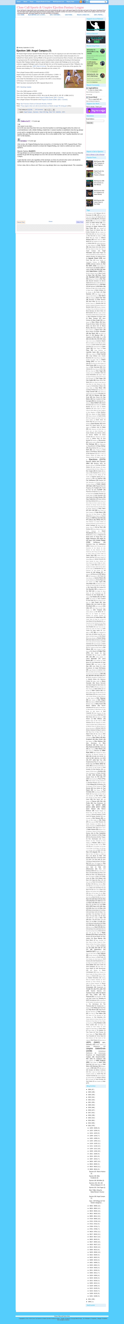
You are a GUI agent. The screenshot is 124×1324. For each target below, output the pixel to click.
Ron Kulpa (102, 835)
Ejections (36, 112)
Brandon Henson (100, 305)
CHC (94, 337)
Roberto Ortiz (91, 827)
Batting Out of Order (93, 279)
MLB (98, 675)
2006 (89, 1301)
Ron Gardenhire (100, 833)
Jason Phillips (97, 563)
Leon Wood (96, 666)
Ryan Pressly (97, 942)
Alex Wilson (98, 235)
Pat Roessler (89, 786)
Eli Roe (98, 465)
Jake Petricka (102, 551)
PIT (104, 777)
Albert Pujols (89, 230)
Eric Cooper (89, 471)
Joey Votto (90, 600)
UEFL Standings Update (24, 87)
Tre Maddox (100, 1030)
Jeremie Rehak (98, 578)
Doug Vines (101, 448)
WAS (100, 1062)
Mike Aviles (98, 733)
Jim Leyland (100, 587)
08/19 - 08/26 (93, 1211)
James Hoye (90, 555)
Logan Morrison (92, 670)
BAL (93, 269)
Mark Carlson (96, 690)
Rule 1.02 (98, 844)
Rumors (88, 936)
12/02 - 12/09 (93, 1138)
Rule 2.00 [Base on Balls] (97, 854)
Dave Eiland (93, 410)
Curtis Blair (101, 393)
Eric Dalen (99, 471)
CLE (90, 339)
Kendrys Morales (91, 638)
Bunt (87, 335)
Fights (90, 486)
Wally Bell (89, 1064)
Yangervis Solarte (90, 1073)
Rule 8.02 (94, 925)
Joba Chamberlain (96, 593)
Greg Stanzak (97, 514)
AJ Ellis (92, 217)
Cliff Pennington (90, 378)
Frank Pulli (90, 493)
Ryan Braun (89, 940)
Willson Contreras (100, 1070)
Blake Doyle (90, 290)
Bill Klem (97, 284)
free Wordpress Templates (90, 1318)
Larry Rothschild (95, 662)
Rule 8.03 (102, 925)
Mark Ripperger (100, 698)
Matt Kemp (89, 716)
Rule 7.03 (100, 914)
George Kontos (96, 504)
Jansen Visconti (99, 559)
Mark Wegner (101, 700)
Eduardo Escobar (90, 457)
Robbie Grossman (90, 824)
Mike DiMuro (96, 737)
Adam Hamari (95, 222)
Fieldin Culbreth (101, 484)
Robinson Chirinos (92, 831)
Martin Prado (91, 703)
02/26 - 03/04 (93, 1275)
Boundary (91, 299)
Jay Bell (102, 564)
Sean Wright (89, 968)
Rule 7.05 (97, 915)
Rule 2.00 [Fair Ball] (94, 859)
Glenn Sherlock (89, 512)
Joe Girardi (97, 595)
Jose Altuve (89, 621)
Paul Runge (97, 790)
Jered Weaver (89, 578)
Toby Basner (92, 1009)
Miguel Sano (89, 733)
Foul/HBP (99, 489)
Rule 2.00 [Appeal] (91, 852)
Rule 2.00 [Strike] (97, 878)
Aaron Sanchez (96, 220)
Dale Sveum (96, 397)
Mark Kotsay (89, 694)
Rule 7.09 (91, 919)
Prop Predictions (98, 803)
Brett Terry (103, 314)
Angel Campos (28, 112)
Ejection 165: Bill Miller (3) (96, 1180)
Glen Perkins (101, 510)
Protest (88, 805)
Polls (101, 801)
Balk (104, 269)
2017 (89, 1112)
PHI (98, 777)
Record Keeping (96, 814)
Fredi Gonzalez (99, 495)
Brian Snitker (95, 324)
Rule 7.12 (89, 921)
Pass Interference (101, 780)
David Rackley (95, 423)
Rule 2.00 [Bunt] (91, 855)
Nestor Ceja (89, 763)
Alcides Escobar (90, 232)
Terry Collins (94, 994)
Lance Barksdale (91, 658)
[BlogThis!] (49, 110)
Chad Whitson (93, 356)
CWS (100, 339)
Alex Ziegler (95, 237)
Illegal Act (101, 534)
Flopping (88, 488)
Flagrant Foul (99, 486)
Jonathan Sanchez (98, 615)
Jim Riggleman (100, 589)
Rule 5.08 (102, 900)
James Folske (100, 553)
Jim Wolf (88, 591)
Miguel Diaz (91, 731)
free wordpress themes (63, 1320)
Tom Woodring (98, 1017)
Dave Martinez (101, 412)
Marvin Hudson (91, 705)
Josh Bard (90, 624)
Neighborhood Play (91, 762)
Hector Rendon (100, 523)
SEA (96, 947)
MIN (92, 675)
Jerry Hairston (89, 581)
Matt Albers (102, 707)
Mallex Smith (96, 681)
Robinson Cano (101, 829)
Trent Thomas (99, 1032)
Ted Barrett (102, 993)
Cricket (87, 393)
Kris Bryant (93, 651)
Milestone (96, 750)
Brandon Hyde (90, 307)
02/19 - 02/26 (93, 1278)
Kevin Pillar (94, 645)
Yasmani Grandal (90, 1075)
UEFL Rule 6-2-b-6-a (39, 66)
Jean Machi (102, 566)
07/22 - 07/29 (93, 1221)
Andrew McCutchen (101, 243)
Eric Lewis (101, 472)
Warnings (95, 1066)
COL (95, 339)
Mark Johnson (100, 692)
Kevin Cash (100, 640)
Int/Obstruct (96, 542)
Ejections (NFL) (98, 463)
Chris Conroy (89, 365)
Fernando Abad (100, 482)
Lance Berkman (96, 660)
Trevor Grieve (89, 1034)
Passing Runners (92, 782)
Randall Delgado (99, 810)
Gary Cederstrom (91, 499)
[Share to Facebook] (54, 110)
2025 (89, 1092)
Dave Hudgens (102, 410)
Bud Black (92, 333)
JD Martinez (92, 546)
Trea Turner (89, 1032)
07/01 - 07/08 (93, 1229)
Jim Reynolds (90, 589)
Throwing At (102, 998)
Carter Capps (96, 348)
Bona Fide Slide (100, 297)
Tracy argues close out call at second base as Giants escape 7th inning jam (44, 106)
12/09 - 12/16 (93, 1135)
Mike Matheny (98, 741)
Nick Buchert (89, 767)
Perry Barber (95, 793)
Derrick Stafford (93, 434)
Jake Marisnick (96, 549)
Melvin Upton (94, 724)
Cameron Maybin (100, 341)
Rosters (94, 842)
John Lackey (98, 606)
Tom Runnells (97, 1015)
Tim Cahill (90, 1002)
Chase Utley (95, 359)
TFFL (97, 989)
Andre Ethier (102, 241)
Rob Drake (102, 820)
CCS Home (21, 15)
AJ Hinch (98, 217)
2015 (89, 1118)
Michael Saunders (90, 728)
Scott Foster (100, 957)
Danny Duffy (96, 406)
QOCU (88, 807)
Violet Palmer (93, 1062)
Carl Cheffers (91, 342)
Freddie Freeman (99, 493)
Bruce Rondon (89, 329)
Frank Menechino (101, 491)
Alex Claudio (101, 232)
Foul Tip (90, 489)
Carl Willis (98, 342)
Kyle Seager (98, 654)
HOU (101, 518)
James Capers (91, 553)
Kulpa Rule (101, 651)
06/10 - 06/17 (93, 1236)
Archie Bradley (99, 260)
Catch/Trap (102, 352)
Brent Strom (100, 311)
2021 (89, 1102)
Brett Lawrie (98, 312)
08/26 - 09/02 (93, 1208)
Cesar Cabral (92, 354)
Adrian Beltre (95, 224)
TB (87, 989)
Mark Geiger (92, 692)
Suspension (100, 987)
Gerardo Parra (102, 506)
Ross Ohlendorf (96, 840)
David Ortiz (89, 421)
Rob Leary (91, 822)
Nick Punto (93, 771)
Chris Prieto (95, 369)
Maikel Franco (102, 677)
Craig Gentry (101, 391)
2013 (89, 1123)
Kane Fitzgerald (100, 632)
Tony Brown (94, 1021)
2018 (89, 1110)
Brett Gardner (89, 312)
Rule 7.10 (100, 919)
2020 (89, 1105)
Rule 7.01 (102, 912)
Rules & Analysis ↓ (83, 15)
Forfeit (103, 488)
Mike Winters (99, 748)
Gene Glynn (89, 502)
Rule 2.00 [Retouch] (97, 874)
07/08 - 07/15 (93, 1226)
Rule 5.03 (102, 897)
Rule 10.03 (92, 850)
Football (96, 488)
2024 (89, 1094)
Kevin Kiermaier (97, 643)
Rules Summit (99, 934)
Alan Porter (89, 228)
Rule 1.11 (93, 846)
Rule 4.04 (96, 889)
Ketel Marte (92, 640)
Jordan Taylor (89, 619)
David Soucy (96, 425)
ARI (93, 219)
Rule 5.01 (88, 897)
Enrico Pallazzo (100, 469)
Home (50, 221)
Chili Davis (97, 361)
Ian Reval (94, 534)
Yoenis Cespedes (101, 1075)
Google (63, 1318)
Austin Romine (100, 265)
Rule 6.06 (91, 910)
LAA (104, 655)
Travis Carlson (96, 1026)
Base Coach (102, 273)
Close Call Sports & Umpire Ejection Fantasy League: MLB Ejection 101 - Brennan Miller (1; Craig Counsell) (93, 101)
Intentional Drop (90, 544)
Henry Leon (101, 525)
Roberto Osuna (101, 827)
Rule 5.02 (94, 897)
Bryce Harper (89, 331)
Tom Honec (89, 1015)
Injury (90, 540)
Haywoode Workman (90, 523)
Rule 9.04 (94, 930)
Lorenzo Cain (101, 670)
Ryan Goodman (99, 940)
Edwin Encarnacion (101, 457)
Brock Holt (96, 325)
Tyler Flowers (94, 1040)
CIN (104, 337)
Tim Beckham (102, 1000)
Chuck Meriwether (91, 374)
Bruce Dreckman (98, 327)
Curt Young (93, 393)
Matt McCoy (98, 716)
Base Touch (101, 275)
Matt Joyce (101, 715)
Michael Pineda (100, 726)
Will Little (93, 1068)
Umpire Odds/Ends (95, 1048)
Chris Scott (90, 371)
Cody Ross (88, 384)
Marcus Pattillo (90, 686)
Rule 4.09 (102, 891)
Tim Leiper (103, 1002)
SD (90, 947)
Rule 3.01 (95, 882)
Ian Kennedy (99, 533)
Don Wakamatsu (101, 444)
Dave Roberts (101, 414)
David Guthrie (89, 419)
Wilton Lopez (92, 1071)
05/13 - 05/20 (93, 1247)
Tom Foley (91, 1013)
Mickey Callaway (90, 730)
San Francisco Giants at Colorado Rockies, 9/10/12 (36, 103)
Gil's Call (91, 510)
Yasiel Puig (100, 1073)
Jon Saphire (95, 613)
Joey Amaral (92, 598)
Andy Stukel (91, 249)
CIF (100, 337)
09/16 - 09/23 (93, 1166)
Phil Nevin (97, 799)
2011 (89, 1299)
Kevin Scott (102, 645)
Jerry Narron (98, 583)
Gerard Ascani (93, 506)
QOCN (98, 805)
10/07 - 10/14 (93, 1159)
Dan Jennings (98, 401)
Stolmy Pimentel (96, 985)
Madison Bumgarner (92, 677)
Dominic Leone (92, 442)
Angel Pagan (99, 252)
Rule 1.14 (92, 848)
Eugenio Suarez (96, 476)
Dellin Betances (92, 429)
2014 (89, 1120)
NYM (104, 758)
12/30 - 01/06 (93, 1128)
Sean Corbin (100, 964)
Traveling (88, 1026)
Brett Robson (96, 314)
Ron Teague (102, 837)
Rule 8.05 (97, 927)
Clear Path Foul (100, 376)
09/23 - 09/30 (93, 1164)
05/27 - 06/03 (93, 1242)
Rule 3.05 (90, 884)
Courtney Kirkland (91, 389)
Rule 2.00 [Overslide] (91, 872)
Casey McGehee (98, 350)
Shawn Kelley (98, 974)
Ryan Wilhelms (91, 945)
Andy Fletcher (101, 245)
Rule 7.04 (89, 915)
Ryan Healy (89, 942)
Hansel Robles (99, 521)
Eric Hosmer (94, 472)
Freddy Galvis (89, 495)
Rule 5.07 (94, 900)
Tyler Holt (102, 1040)
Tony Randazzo (98, 1023)
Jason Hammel (89, 561)
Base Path (91, 275)
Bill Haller (94, 282)
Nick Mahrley (96, 769)
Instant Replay (100, 540)
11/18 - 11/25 (93, 1143)
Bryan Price (99, 329)
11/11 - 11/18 (93, 1146)
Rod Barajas (101, 831)
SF (102, 947)
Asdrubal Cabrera (95, 264)
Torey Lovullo (90, 1024)
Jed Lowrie (90, 568)
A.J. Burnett (89, 213)
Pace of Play (101, 779)
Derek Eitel (101, 429)
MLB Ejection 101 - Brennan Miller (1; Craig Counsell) (92, 51)
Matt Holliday (93, 715)
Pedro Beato (97, 792)
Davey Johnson (92, 416)
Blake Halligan (99, 290)
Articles (103, 262)
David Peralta (98, 421)
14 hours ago (89, 94)
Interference (102, 544)
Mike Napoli (99, 745)
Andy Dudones (91, 245)
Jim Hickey (103, 585)
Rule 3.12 (93, 885)
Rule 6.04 (94, 908)
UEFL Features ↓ (55, 15)
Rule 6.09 (94, 912)
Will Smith (102, 1068)
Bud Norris (101, 333)
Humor (102, 529)
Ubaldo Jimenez (100, 1044)
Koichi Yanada (97, 649)
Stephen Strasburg (95, 979)
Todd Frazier (102, 1009)
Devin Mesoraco (96, 436)
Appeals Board (93, 258)
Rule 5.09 (91, 902)
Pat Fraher (102, 782)
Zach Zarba (89, 1081)
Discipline (94, 440)
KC (92, 632)
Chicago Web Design (76, 1318)
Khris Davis (98, 647)
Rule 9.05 (101, 930)
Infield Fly (102, 538)
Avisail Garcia (89, 267)
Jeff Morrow (94, 574)
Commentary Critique (97, 386)
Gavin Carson (101, 501)
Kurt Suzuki (94, 653)
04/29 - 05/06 (93, 1252)
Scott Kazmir (98, 959)
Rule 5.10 (100, 902)
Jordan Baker (99, 617)
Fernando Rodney (90, 484)
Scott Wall (95, 962)
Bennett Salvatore (94, 280)
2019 (89, 1107)
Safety (97, 951)
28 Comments (39, 109)
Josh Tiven (98, 626)
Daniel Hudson (96, 404)
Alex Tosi (90, 235)
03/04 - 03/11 (93, 1273)
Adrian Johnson (98, 226)
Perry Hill (102, 793)
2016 (89, 1115)
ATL (98, 219)
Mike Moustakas (91, 743)
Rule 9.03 (88, 930)
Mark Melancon (102, 696)
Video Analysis (100, 1060)
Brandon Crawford (90, 305)
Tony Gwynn (102, 1021)
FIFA (93, 478)
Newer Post (20, 222)
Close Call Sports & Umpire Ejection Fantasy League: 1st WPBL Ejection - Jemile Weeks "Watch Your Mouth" (93, 92)
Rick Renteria (96, 818)
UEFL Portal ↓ (99, 15)
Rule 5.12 (96, 904)
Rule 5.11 (88, 904)
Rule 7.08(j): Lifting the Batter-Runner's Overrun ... (96, 1192)
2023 (89, 1097)
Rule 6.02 (96, 906)
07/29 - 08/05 (93, 1218)
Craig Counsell (90, 391)
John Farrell (95, 602)
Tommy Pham (98, 1019)
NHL (98, 758)
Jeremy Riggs (99, 579)
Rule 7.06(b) (95, 917)
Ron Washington (93, 838)
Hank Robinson (90, 521)
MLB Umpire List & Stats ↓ (37, 15)
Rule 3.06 (98, 884)
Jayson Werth (95, 566)
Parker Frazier (92, 780)
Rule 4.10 (91, 893)
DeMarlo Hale (95, 427)
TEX (92, 989)
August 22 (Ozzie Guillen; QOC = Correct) (54, 99)
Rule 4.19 (100, 895)
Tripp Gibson (99, 1034)
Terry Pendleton (98, 996)
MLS (104, 675)
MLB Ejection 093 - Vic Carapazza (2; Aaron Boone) (99, 192)
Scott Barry (102, 955)
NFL (93, 758)
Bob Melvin (102, 296)
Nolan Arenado (101, 773)
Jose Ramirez (95, 623)
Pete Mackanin (89, 795)
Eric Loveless (89, 474)
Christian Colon (89, 372)
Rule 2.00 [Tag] (44, 112)
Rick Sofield (94, 820)
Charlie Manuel (97, 357)
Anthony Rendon (90, 256)
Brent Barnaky (90, 311)
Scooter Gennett (93, 955)
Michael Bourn (102, 724)
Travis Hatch (94, 1028)
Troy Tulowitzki (90, 1036)
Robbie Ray (100, 824)
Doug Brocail (91, 446)
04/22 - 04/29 (93, 1255)
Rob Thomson (99, 822)
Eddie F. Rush (100, 453)
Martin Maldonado (100, 701)
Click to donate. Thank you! (94, 106)
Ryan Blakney (98, 938)
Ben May (102, 279)
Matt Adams (96, 707)
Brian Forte (102, 316)
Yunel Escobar (99, 1079)
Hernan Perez (89, 527)
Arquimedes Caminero (91, 262)
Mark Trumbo (92, 700)
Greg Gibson (99, 512)
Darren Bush (97, 408)
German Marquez (92, 508)
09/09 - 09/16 (93, 1169)
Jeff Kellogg (96, 572)
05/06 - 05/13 (93, 1249)
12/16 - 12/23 (93, 1133)
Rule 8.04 (90, 927)
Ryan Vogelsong (101, 944)
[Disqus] (50, 142)
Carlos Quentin (96, 346)
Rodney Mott (89, 833)
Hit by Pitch (99, 527)
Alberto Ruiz (99, 230)
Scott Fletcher (92, 957)
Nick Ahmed (94, 765)
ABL (95, 215)
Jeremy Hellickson (90, 579)
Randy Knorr (89, 812)
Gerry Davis (101, 508)
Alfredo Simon (97, 239)
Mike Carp (97, 735)
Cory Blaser (98, 388)
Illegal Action (89, 536)
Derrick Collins (101, 432)
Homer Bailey (96, 529)
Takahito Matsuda (96, 990)
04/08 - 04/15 (93, 1260)
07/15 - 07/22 (93, 1224)
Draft (87, 450)
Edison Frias (100, 455)
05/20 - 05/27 (93, 1244)
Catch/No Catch (91, 352)
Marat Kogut (92, 685)
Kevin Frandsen (97, 641)
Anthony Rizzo (101, 256)
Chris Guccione (94, 367)
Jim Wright (97, 591)
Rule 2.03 (88, 882)
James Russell (100, 557)
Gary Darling (102, 499)
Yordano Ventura (100, 1077)
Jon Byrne (98, 611)
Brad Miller (92, 301)
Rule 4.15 (93, 895)
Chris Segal (99, 371)
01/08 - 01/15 (93, 1293)
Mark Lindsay (99, 694)
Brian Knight (96, 320)
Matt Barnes (98, 709)
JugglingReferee (93, 88)
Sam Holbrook (101, 953)
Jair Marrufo (97, 548)
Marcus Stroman (100, 686)
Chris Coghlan (101, 363)
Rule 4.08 (96, 891)
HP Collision (89, 519)
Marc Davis (101, 685)
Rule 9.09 (96, 932)
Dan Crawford (97, 399)
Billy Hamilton (102, 288)
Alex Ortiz (97, 234)
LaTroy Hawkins (99, 656)
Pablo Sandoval (92, 778)
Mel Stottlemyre (97, 722)
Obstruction (99, 775)
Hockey (88, 529)
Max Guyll (98, 720)
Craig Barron (101, 389)
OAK (89, 775)
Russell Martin (96, 936)
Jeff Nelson (102, 574)
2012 (89, 1125)
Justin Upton (96, 630)
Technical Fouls (90, 993)
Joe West (102, 596)
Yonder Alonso (91, 1077)
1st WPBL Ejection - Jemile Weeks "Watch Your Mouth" (92, 63)
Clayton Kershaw (91, 376)
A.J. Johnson (97, 213)
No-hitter (100, 771)
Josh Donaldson (99, 624)
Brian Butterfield (92, 316)
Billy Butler (88, 288)
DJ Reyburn (95, 395)
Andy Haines (101, 247)
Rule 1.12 (99, 846)
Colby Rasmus (97, 384)
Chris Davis (98, 365)
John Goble (97, 604)
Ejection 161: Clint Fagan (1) (97, 1187)
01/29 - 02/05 (93, 1285)
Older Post (80, 222)
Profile (88, 803)
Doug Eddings (101, 446)
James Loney (100, 555)
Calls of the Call (90, 341)
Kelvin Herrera (94, 636)
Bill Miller (102, 284)
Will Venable (89, 1070)
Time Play (102, 1007)
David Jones (99, 419)
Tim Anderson (93, 1000)
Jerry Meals (89, 583)
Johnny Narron (89, 611)
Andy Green (92, 247)
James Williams (89, 559)
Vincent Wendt (92, 97)
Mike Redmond (90, 747)
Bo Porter (97, 292)
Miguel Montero (100, 731)
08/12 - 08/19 (93, 1213)
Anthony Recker (100, 254)
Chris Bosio (93, 363)
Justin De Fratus (96, 628)
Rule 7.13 (97, 921)
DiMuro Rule (96, 438)
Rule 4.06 (90, 891)
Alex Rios (103, 234)
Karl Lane (88, 634)
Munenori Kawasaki (98, 754)
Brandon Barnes (90, 303)
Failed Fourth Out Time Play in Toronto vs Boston (99, 173)
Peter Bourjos (89, 797)
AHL (101, 215)
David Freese (101, 418)
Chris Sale (102, 369)
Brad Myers (101, 301)
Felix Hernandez (90, 482)
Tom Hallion (99, 1013)
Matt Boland (96, 711)
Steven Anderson (95, 983)
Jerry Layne (98, 581)
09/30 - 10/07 (93, 1161)
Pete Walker (99, 795)
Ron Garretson (93, 835)
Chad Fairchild (101, 354)
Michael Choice (91, 726)
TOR (104, 989)
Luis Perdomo (99, 671)
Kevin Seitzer (91, 647)
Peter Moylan (98, 797)
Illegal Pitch (99, 536)
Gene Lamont (97, 502)
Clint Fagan (99, 378)
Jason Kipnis (89, 563)
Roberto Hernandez (90, 825)
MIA (102, 673)
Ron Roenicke (92, 837)
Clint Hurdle (89, 380)
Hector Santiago (90, 525)
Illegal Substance (91, 538)
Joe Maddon (93, 596)
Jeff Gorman (97, 570)
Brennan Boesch (100, 309)
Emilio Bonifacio (96, 467)
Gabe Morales (99, 497)
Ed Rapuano (91, 453)
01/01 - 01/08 (93, 1296)
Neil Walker (101, 762)
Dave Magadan (91, 412)
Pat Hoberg (91, 784)
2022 (89, 1100)
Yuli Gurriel (90, 1079)
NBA (87, 756)
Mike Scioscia (101, 747)
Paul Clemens (97, 786)
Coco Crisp (94, 382)
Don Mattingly (90, 444)
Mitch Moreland (96, 752)
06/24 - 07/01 (93, 1231)
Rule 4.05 (102, 889)
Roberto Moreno (101, 825)
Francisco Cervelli (91, 491)
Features (101, 480)
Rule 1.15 (99, 848)
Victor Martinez (89, 1060)
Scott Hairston (89, 959)
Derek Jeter (89, 431)
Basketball (102, 277)
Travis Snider (91, 1030)
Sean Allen (101, 962)
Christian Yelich (99, 372)
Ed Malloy (102, 451)
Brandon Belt (99, 303)
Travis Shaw (102, 1028)
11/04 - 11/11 (93, 1148)
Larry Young (98, 664)
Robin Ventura (91, 829)
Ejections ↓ (69, 15)
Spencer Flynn (102, 976)
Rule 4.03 (88, 889)
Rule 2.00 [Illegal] (96, 863)
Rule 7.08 (52, 112)
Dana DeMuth (95, 403)
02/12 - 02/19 (93, 1280)
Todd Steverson (91, 1011)
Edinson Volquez (90, 455)
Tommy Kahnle (89, 1019)
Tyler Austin (98, 1037)
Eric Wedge (98, 474)
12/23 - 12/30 (93, 1130)
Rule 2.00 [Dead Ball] (99, 857)
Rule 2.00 (100, 850)
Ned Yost (99, 760)
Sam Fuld (93, 953)
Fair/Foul (100, 478)
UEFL (63, 112)
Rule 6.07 (98, 910)
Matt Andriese (91, 709)
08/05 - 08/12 (93, 1216)
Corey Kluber (89, 387)
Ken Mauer (102, 636)
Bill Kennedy (89, 284)
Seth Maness (93, 970)
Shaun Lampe (89, 974)
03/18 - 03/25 (93, 1267)
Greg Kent (88, 514)
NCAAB (94, 756)
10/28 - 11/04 (93, 1151)
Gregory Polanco (96, 516)
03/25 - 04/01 (93, 1265)
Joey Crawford (101, 598)
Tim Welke (94, 1008)
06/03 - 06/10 (93, 1239)
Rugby (92, 844)
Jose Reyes (102, 623)
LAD (90, 657)
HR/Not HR (99, 519)
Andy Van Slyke (100, 249)
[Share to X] (52, 110)
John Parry (95, 608)
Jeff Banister (97, 568)
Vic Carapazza (97, 1058)
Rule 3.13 (99, 885)
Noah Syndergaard (90, 773)
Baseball (92, 277)
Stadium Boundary (93, 977)
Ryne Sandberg (101, 945)
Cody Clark (101, 382)
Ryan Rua (93, 944)
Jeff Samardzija (92, 576)
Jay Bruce (88, 566)
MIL (87, 675)
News (97, 764)
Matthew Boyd (89, 720)
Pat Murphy (100, 784)
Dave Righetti (92, 414)
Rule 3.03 (102, 882)
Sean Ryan (101, 966)
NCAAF (101, 756)
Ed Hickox (94, 451)
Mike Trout (91, 748)
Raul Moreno (98, 812)
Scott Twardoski (97, 960)
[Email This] (47, 110)
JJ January (99, 546)
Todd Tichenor (101, 1011)
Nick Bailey (101, 765)
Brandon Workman (101, 307)
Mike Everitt (99, 739)
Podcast (94, 801)
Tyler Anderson (89, 1037)
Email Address (90, 119)
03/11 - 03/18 (93, 1270)
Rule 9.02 (101, 929)
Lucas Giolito (91, 671)
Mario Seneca (89, 688)
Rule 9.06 (88, 932)
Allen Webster (95, 241)
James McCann (90, 557)
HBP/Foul (94, 518)
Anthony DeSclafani (90, 254)
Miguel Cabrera (101, 730)
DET (87, 395)
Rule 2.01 (100, 880)
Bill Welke (100, 286)
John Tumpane (97, 610)
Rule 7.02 (91, 914)
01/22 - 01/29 (93, 1288)
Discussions (102, 440)
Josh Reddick (89, 626)
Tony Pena (90, 1022)
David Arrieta (101, 416)
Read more (95, 59)
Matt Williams (98, 718)
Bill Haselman (101, 282)
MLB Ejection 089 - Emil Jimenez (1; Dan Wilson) (99, 182)
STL (87, 949)
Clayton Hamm (102, 374)
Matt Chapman (97, 713)
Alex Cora (89, 234)
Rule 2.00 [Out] (100, 870)
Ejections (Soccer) (90, 465)
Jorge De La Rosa (99, 619)
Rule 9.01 (93, 929)
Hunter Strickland (91, 531)
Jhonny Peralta (95, 585)
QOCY (98, 807)
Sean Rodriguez (90, 966)
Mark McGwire (93, 696)
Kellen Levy (97, 634)
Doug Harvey (92, 448)
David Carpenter (92, 418)
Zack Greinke (98, 1081)
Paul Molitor (97, 788)
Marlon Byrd (91, 701)
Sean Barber (89, 964)
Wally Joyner (98, 1064)
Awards (98, 267)
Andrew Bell (91, 243)
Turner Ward (100, 1036)
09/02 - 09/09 (93, 1206)
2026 (89, 1089)
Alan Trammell (100, 228)
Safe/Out (58, 112)
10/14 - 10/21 (93, 1156)
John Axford (98, 600)
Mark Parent (91, 698)
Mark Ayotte (98, 688)
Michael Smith (100, 728)
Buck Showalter (100, 331)
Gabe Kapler (89, 497)
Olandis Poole (90, 777)
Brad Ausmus (101, 299)
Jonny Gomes (89, 617)
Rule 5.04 (89, 899)
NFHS (87, 758)
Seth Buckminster (100, 968)
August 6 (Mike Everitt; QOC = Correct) (51, 97)
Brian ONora (95, 322)
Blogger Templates (103, 1318)
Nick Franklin (98, 767)
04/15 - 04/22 (93, 1257)
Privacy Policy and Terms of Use (62, 1316)
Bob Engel (98, 294)
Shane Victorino (100, 972)
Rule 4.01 (101, 887)
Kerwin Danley (101, 638)
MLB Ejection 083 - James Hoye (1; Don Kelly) (99, 202)
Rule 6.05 (102, 908)
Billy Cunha (95, 288)
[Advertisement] (50, 32)
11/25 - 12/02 (93, 1141)
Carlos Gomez (96, 344)
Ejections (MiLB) (91, 461)
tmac (104, 1081)
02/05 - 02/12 (93, 1283)
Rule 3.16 (92, 887)
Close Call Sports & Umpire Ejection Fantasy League (50, 7)
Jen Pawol (101, 576)
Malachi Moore (92, 679)
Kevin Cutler (89, 641)
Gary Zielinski (92, 501)
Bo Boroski (88, 292)
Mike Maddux (89, 741)
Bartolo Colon (94, 273)
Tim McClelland (94, 1004)
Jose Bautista (97, 621)
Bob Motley (91, 297)
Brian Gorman (93, 318)
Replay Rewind (96, 816)
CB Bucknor (95, 335)
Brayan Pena (91, 309)
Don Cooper (100, 442)
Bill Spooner (92, 286)
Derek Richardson (99, 431)
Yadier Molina (100, 1071)
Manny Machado (100, 683)
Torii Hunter (100, 1024)
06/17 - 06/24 (93, 1234)
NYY (90, 760)
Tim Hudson (96, 1002)
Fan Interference (91, 480)
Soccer (94, 976)
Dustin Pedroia (96, 449)
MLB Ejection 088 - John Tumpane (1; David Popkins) (99, 163)
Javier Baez (94, 564)
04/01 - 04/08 (93, 1262)
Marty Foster (99, 703)
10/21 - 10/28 (93, 1153)
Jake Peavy (94, 551)
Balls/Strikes (94, 271)
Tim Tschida (97, 1006)
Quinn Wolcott (91, 809)
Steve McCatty (96, 981)
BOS (98, 269)
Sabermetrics (98, 949)
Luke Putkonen (95, 673)
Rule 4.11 (98, 893)
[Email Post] (44, 109)
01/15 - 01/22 (93, 1291)
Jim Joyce (91, 587)
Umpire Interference (93, 1046)
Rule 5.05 (97, 899)
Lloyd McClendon (100, 668)
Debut (103, 427)
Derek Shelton (90, 432)
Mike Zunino (89, 750)
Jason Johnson (99, 561)
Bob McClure (94, 295)
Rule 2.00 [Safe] (90, 876)
